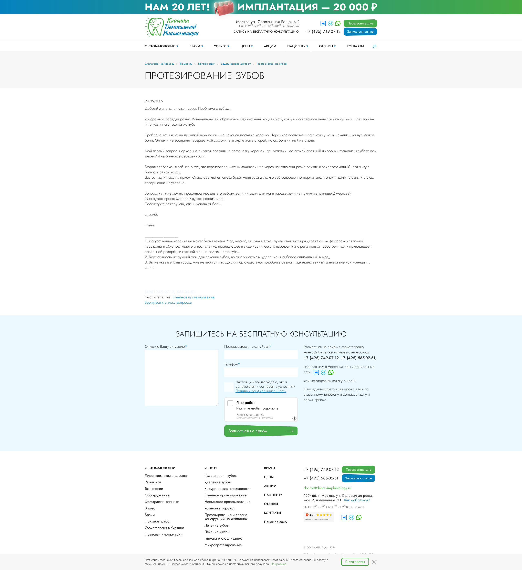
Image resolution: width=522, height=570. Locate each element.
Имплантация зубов (221, 475)
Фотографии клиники (162, 501)
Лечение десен (217, 532)
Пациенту (296, 46)
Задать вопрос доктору (235, 64)
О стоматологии (160, 46)
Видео (150, 508)
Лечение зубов (217, 525)
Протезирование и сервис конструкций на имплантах (226, 516)
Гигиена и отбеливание (223, 538)
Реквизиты (153, 482)
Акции (270, 46)
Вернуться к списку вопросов (168, 302)
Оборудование (157, 495)
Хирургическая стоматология (228, 488)
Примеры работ (157, 521)
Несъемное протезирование (228, 501)
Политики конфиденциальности (261, 391)
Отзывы (326, 46)
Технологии (154, 488)
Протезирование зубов (271, 64)
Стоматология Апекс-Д (159, 64)
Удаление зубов (218, 482)
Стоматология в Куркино (164, 527)
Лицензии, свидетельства (166, 475)
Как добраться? (357, 500)
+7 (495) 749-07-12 (323, 31)
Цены (245, 46)
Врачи (194, 46)
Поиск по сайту (275, 521)
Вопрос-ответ (206, 64)
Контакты (355, 46)
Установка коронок (220, 508)
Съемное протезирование (193, 297)
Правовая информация (163, 534)
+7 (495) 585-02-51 (358, 358)
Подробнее (278, 564)
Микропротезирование (223, 545)
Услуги (220, 46)
